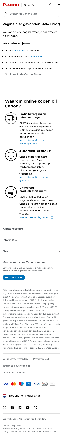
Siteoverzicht (35, 56)
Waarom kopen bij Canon (34, 217)
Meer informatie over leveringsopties (31, 142)
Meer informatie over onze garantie (34, 179)
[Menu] (59, 4)
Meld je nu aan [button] (13, 277)
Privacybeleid (41, 358)
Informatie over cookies (16, 365)
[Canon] (11, 4)
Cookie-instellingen (14, 372)
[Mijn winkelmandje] (51, 4)
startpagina (18, 50)
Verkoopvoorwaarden (15, 358)
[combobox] (31, 14)
